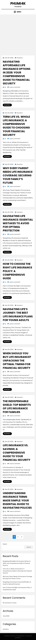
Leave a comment (14, 87)
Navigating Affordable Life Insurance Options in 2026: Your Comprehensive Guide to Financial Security (16, 72)
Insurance (20, 58)
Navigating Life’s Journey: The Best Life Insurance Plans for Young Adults (18, 314)
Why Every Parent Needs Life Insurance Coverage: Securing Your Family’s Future (17, 175)
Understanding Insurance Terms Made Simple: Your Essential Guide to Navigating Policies (17, 500)
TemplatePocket (20, 635)
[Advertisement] (18, 35)
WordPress (18, 637)
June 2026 (6, 616)
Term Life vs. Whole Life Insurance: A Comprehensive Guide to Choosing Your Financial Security (16, 126)
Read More (7, 105)
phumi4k (18, 3)
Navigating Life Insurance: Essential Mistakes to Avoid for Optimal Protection (18, 223)
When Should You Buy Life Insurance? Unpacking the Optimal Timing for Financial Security (17, 361)
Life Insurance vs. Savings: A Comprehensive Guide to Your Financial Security (16, 453)
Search (5, 544)
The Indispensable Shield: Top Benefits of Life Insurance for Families (17, 406)
